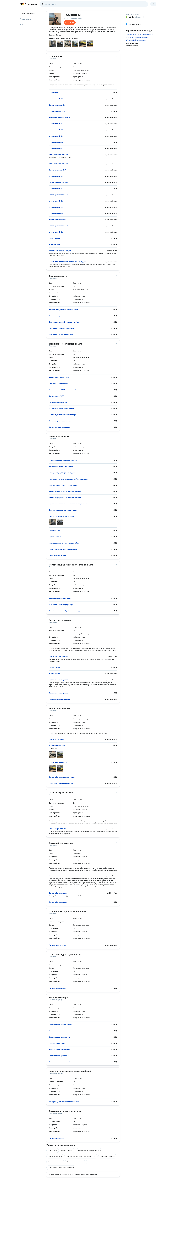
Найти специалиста (29, 13)
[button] (70, 22)
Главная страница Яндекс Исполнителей (28, 4)
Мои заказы (26, 19)
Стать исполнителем (30, 25)
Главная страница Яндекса (21, 4)
